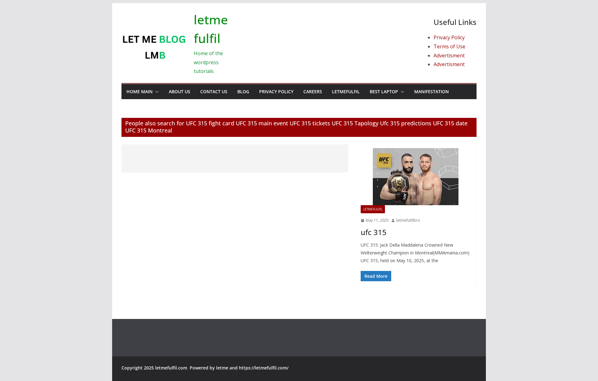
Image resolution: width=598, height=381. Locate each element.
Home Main (139, 91)
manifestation (431, 91)
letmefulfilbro (408, 220)
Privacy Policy (449, 37)
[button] (156, 91)
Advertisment (449, 55)
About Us (179, 91)
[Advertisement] (234, 158)
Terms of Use (449, 46)
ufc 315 (374, 232)
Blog (243, 91)
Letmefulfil (346, 91)
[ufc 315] (415, 176)
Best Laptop (384, 91)
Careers (312, 91)
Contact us (213, 91)
